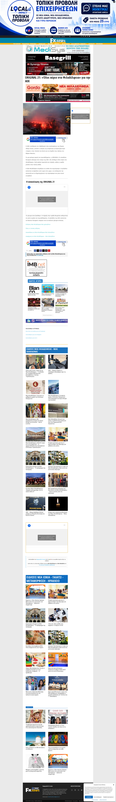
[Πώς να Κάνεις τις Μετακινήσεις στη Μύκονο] (35, 739)
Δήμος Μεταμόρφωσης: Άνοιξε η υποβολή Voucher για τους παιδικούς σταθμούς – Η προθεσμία (35, 670)
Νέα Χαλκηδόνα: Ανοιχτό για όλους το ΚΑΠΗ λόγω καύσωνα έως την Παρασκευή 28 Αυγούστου (57, 421)
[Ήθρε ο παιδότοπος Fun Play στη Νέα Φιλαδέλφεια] (48, 288)
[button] (113, 784)
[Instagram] (83, 36)
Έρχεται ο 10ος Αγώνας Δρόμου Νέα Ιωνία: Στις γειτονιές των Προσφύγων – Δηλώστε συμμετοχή (35, 602)
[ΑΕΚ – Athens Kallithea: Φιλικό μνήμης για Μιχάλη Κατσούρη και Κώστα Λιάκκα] (35, 504)
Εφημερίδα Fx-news (40, 559)
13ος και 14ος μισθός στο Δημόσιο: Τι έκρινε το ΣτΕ (55, 624)
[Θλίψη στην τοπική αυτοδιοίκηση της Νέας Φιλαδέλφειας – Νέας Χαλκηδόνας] (58, 504)
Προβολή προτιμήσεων (108, 797)
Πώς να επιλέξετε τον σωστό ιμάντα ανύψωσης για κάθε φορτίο (56, 749)
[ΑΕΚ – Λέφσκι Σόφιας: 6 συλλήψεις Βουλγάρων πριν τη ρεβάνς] (58, 362)
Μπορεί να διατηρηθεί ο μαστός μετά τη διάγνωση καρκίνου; (35, 770)
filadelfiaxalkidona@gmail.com (54, 796)
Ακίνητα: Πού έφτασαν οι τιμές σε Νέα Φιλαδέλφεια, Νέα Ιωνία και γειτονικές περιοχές (58, 468)
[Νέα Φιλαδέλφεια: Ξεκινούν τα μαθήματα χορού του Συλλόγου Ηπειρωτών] (35, 387)
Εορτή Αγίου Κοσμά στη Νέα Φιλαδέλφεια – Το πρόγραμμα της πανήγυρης (35, 468)
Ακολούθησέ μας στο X (31, 338)
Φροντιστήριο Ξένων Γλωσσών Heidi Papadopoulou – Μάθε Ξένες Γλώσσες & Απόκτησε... (60, 310)
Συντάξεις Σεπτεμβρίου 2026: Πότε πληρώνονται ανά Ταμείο (34, 646)
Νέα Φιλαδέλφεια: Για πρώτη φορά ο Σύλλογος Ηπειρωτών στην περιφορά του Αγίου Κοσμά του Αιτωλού (57, 398)
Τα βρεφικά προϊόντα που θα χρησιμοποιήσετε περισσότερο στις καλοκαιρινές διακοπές (35, 726)
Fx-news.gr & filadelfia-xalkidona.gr (47, 565)
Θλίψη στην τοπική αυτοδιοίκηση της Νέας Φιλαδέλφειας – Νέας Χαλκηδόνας (57, 514)
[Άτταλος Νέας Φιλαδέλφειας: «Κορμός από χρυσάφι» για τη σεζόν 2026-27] (35, 480)
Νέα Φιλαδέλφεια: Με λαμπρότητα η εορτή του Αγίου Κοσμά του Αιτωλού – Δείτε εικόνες (34, 421)
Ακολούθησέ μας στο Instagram (33, 334)
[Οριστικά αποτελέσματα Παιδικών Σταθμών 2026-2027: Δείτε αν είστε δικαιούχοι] (58, 660)
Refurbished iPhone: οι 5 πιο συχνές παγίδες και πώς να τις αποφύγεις (57, 727)
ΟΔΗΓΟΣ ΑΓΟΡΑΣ (35, 281)
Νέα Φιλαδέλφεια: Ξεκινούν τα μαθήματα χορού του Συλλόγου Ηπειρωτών (35, 397)
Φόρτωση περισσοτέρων (47, 315)
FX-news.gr (39, 255)
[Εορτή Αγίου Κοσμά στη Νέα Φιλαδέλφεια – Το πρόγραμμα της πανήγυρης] (35, 458)
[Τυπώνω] (46, 250)
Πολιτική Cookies (95, 799)
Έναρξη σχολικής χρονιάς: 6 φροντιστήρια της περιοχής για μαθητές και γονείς (57, 444)
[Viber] (40, 250)
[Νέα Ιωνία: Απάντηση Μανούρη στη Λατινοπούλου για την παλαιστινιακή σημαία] (35, 683)
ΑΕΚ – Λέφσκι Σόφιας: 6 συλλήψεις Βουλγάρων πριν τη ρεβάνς (57, 372)
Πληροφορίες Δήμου (82, 800)
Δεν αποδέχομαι (97, 797)
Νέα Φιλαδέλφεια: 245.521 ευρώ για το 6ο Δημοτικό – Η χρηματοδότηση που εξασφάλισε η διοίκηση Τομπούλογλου (35, 445)
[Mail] (85, 36)
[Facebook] (81, 36)
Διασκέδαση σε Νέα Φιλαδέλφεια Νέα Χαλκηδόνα (40, 232)
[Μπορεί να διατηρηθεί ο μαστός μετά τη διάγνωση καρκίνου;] (35, 761)
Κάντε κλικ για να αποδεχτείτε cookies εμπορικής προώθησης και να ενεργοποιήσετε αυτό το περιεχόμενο (47, 199)
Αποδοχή (89, 797)
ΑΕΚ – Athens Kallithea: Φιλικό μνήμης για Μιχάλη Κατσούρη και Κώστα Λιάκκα (35, 514)
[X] (87, 36)
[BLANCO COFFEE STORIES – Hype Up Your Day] (34, 288)
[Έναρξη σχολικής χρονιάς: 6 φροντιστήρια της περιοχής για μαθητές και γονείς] (58, 434)
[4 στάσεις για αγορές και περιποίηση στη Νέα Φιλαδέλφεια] (61, 288)
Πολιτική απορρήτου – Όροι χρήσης (71, 800)
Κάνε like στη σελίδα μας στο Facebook (35, 331)
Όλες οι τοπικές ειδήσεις (33, 228)
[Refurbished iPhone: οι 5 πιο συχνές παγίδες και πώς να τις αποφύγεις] (58, 717)
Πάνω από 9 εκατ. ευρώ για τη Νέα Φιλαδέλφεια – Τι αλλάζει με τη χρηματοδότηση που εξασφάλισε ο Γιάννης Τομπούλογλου (35, 373)
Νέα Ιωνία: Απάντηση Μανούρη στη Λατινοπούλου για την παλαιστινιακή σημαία (34, 693)
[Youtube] (89, 36)
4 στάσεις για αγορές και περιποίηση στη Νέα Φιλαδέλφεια (60, 295)
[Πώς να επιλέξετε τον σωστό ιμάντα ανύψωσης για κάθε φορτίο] (58, 739)
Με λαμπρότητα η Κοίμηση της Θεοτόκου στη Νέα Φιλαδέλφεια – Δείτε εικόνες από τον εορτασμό (57, 491)
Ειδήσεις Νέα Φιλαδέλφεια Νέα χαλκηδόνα (38, 224)
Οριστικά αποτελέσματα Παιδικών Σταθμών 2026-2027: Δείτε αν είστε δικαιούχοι (57, 669)
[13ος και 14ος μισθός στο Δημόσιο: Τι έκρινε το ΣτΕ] (58, 615)
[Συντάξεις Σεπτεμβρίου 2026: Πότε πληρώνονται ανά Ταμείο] (35, 637)
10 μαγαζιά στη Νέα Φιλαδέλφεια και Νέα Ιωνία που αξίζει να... (34, 309)
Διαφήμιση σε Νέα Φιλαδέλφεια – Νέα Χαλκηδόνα (40, 236)
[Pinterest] (49, 250)
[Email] (43, 250)
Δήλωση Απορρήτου (103, 799)
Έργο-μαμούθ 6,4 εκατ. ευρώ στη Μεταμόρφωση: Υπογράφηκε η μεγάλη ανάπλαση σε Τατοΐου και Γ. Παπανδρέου (57, 694)
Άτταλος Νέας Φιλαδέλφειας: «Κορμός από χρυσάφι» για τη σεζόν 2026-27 (34, 490)
